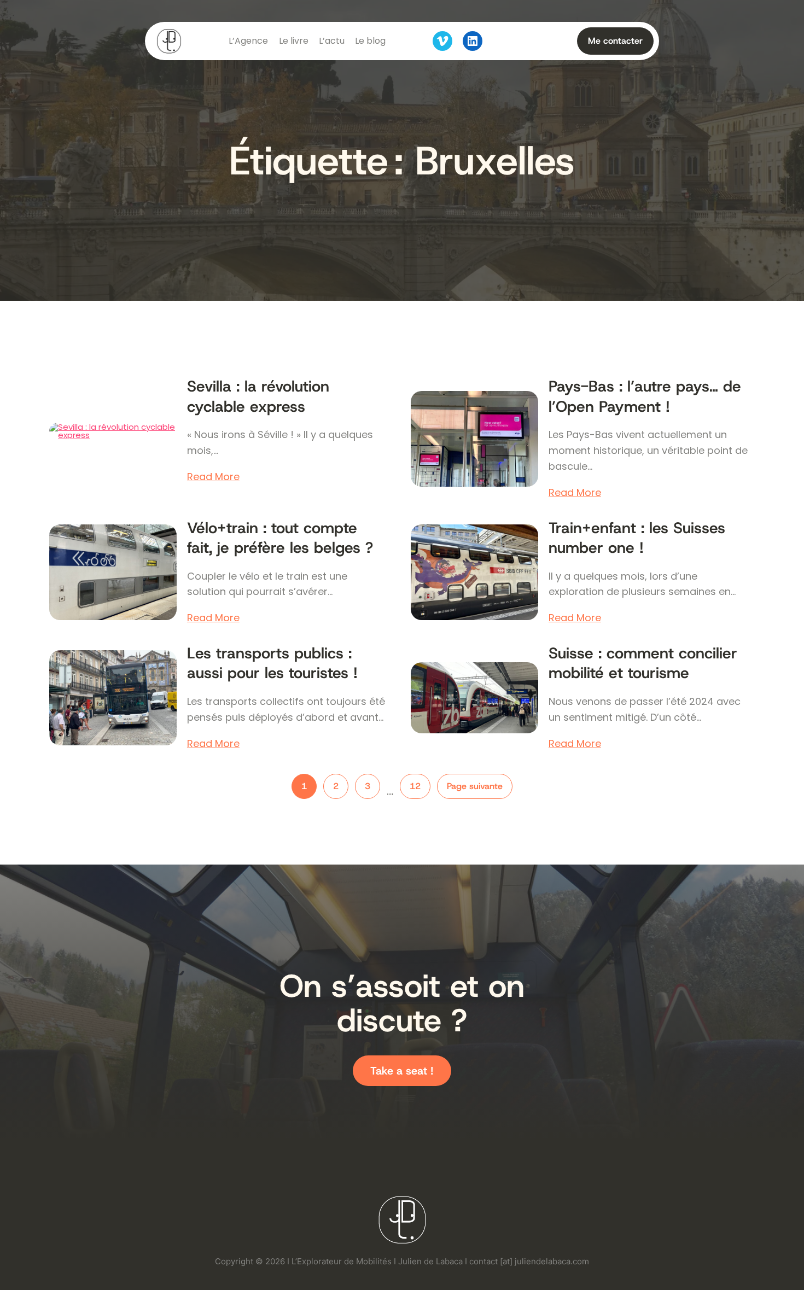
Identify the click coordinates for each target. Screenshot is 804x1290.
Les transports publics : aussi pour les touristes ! (272, 663)
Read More (213, 477)
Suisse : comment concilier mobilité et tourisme (643, 663)
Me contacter (615, 40)
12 (415, 786)
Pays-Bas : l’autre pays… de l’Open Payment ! (645, 396)
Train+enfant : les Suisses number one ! (637, 538)
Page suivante (475, 786)
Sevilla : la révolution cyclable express (258, 396)
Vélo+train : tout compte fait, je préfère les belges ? (280, 538)
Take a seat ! (402, 1071)
